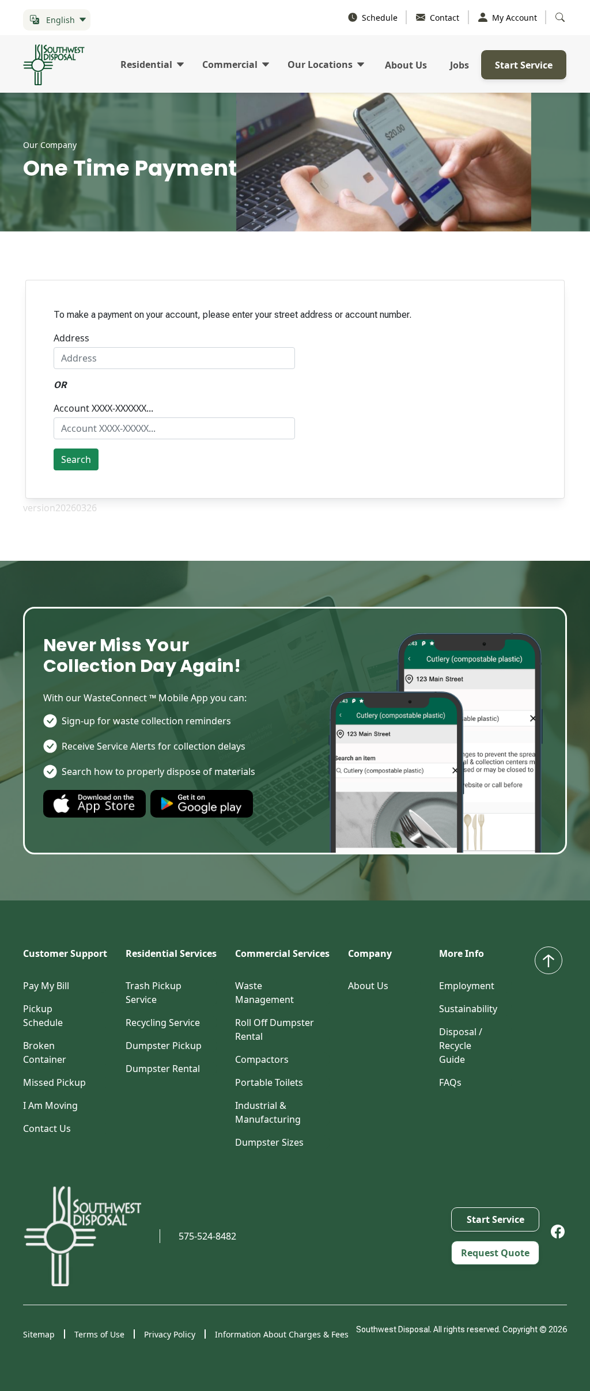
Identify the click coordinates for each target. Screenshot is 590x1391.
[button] (56, 20)
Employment (466, 985)
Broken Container (44, 1052)
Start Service (524, 65)
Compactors (262, 1059)
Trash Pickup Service (153, 992)
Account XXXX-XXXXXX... (103, 408)
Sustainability (468, 1008)
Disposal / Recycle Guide (460, 1045)
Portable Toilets (269, 1082)
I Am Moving (50, 1105)
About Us (406, 65)
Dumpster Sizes (269, 1142)
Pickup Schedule (43, 1015)
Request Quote (495, 1252)
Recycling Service (163, 1022)
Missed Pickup (54, 1082)
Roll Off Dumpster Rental (274, 1029)
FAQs (450, 1082)
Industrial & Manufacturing (268, 1112)
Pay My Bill (46, 985)
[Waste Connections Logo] (82, 1236)
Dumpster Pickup (164, 1045)
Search (76, 459)
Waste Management (264, 992)
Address (71, 338)
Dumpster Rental (163, 1068)
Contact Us (47, 1128)
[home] (58, 65)
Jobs (459, 65)
